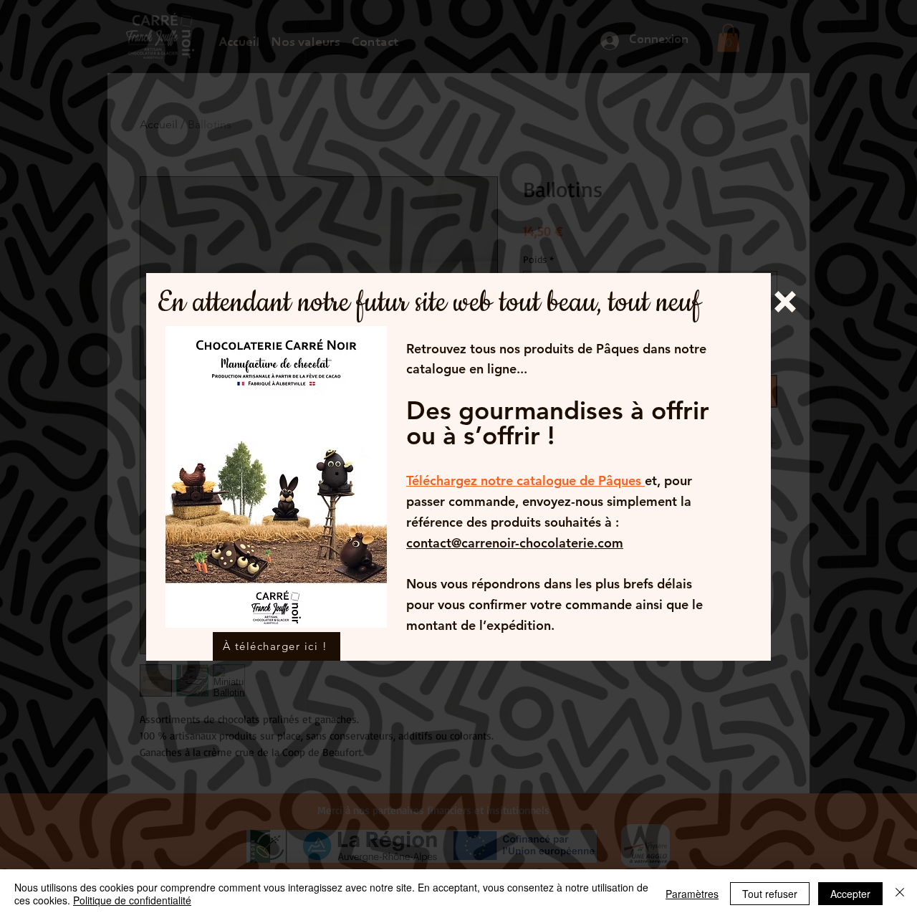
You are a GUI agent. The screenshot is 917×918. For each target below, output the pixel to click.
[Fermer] (899, 894)
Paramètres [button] (692, 893)
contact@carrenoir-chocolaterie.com (514, 543)
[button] (785, 301)
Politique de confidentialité (132, 900)
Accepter (850, 893)
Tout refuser (769, 893)
